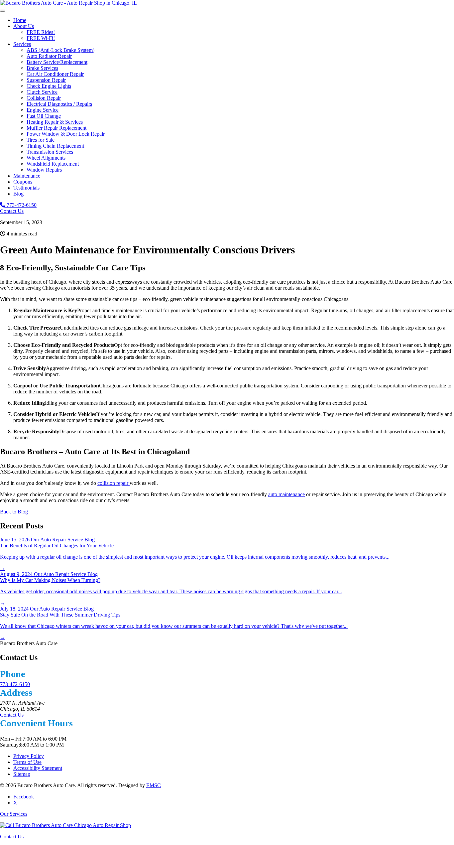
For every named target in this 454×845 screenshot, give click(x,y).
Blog (18, 194)
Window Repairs (44, 170)
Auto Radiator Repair (49, 56)
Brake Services (42, 68)
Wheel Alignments (46, 158)
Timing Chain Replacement (55, 146)
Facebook (23, 796)
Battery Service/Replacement (57, 62)
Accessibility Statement (37, 768)
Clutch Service (42, 92)
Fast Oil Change (44, 116)
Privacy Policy (28, 756)
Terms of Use (27, 762)
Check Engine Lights (49, 86)
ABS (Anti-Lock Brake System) (60, 50)
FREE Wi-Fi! (41, 38)
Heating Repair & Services (55, 122)
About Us (23, 26)
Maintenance (26, 176)
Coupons (22, 182)
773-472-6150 (21, 205)
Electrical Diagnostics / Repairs (59, 104)
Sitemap (21, 774)
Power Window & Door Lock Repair (66, 134)
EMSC (153, 785)
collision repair (113, 483)
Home (19, 20)
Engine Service (42, 110)
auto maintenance (286, 494)
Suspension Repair (46, 80)
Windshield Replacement (53, 164)
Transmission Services (50, 152)
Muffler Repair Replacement (56, 128)
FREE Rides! (41, 32)
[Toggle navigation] (2, 11)
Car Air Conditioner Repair (55, 74)
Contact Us (12, 211)
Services (22, 44)
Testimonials (26, 188)
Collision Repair (44, 98)
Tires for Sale (41, 140)
